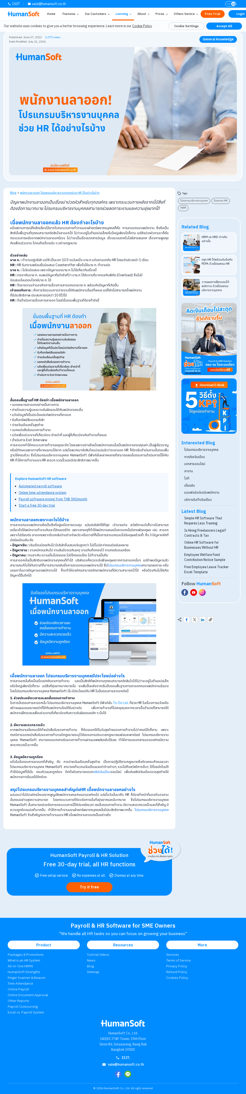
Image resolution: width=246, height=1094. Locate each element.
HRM (183, 207)
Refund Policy (176, 972)
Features (68, 14)
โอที (186, 478)
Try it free (89, 887)
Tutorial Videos (98, 954)
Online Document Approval (28, 995)
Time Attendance (20, 983)
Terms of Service (178, 960)
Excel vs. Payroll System (26, 1012)
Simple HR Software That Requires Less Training (203, 520)
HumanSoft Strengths (24, 972)
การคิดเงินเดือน (194, 457)
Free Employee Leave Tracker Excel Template (206, 569)
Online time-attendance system (42, 492)
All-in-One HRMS (20, 966)
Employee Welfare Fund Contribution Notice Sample (204, 557)
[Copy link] (210, 619)
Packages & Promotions (25, 954)
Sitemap (93, 972)
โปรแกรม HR (221, 200)
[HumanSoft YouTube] (193, 592)
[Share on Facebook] (186, 619)
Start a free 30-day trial (37, 505)
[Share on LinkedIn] (202, 619)
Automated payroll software (40, 486)
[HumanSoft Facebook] (184, 592)
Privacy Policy (176, 966)
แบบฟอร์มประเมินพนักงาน (201, 492)
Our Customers (95, 14)
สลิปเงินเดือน (102, 772)
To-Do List (121, 703)
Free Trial (212, 14)
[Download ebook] (209, 406)
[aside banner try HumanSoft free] (209, 339)
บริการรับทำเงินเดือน (198, 499)
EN (233, 4)
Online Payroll (18, 989)
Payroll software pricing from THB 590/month (53, 499)
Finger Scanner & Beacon (26, 977)
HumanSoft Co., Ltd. (117, 1088)
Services (172, 954)
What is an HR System (24, 960)
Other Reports (18, 1001)
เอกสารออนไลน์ (194, 464)
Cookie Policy (142, 26)
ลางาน (188, 471)
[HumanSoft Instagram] (202, 592)
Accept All (224, 26)
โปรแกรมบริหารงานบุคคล (125, 565)
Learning (122, 14)
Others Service (184, 14)
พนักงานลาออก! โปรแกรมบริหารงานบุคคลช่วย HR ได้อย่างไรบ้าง (59, 193)
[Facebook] (118, 1074)
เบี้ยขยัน (189, 485)
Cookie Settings (186, 26)
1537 (16, 4)
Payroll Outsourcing (23, 1006)
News (91, 960)
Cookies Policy (177, 977)
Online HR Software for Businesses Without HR (201, 545)
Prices (159, 14)
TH (228, 4)
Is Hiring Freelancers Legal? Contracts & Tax (205, 533)
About (141, 14)
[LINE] (127, 1074)
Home (51, 14)
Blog (13, 193)
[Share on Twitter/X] (194, 619)
